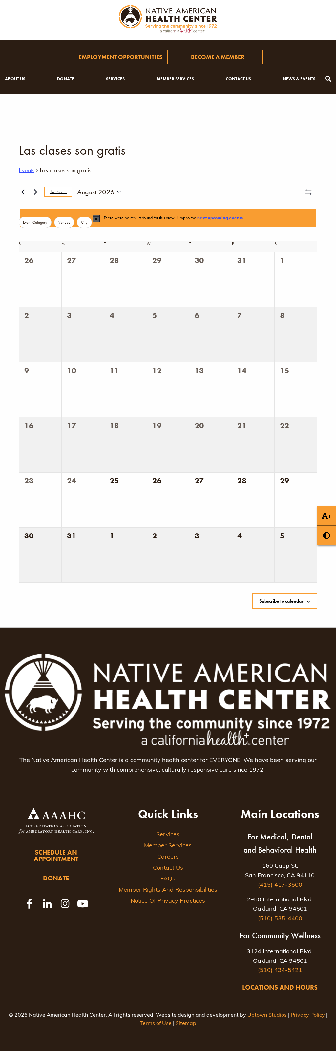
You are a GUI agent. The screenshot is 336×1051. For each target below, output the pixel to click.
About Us (15, 79)
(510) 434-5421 (280, 971)
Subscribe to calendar (281, 601)
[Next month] (35, 192)
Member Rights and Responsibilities (168, 890)
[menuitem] (121, 57)
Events (26, 170)
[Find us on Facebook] (29, 904)
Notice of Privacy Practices (168, 901)
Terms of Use (156, 1023)
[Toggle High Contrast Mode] (326, 535)
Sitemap (186, 1023)
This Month (58, 191)
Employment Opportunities (120, 57)
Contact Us (238, 79)
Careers (168, 857)
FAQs (167, 879)
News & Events (299, 79)
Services (115, 79)
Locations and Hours (280, 987)
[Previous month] (23, 192)
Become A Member (217, 57)
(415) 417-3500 (280, 885)
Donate (65, 79)
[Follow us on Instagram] (65, 904)
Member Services (175, 79)
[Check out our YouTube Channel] (82, 904)
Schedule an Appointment (56, 855)
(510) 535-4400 (280, 919)
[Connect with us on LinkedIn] (47, 904)
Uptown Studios (267, 1015)
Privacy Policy (308, 1015)
